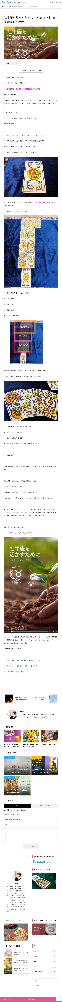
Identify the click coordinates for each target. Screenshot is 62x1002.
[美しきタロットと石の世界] (6, 2)
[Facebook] (52, 2)
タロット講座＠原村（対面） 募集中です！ (16, 671)
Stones (9, 757)
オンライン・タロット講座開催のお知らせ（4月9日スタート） (22, 660)
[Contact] (54, 2)
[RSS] (56, 2)
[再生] (6, 632)
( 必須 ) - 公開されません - (13, 819)
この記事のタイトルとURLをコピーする (31, 70)
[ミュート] (53, 632)
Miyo (17, 883)
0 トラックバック (44, 805)
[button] (31, 585)
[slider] (29, 631)
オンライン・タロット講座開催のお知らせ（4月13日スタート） (22, 666)
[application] (31, 585)
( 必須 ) (12, 814)
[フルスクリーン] (56, 632)
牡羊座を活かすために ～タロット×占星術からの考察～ (20, 118)
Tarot (9, 28)
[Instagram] (50, 2)
